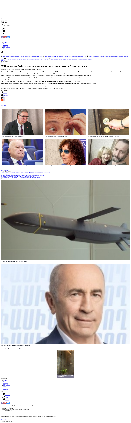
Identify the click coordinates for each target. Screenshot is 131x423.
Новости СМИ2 (4, 170)
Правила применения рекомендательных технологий (13, 419)
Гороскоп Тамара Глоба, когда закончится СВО (11, 348)
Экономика (6, 380)
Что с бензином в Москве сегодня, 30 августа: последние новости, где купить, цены (23, 56)
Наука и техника (7, 385)
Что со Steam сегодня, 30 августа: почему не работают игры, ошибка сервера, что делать (71, 59)
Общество (3, 62)
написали (70, 71)
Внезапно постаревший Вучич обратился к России (13, 136)
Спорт (4, 386)
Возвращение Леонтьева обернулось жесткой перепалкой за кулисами (60, 165)
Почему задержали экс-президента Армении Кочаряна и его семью (15, 345)
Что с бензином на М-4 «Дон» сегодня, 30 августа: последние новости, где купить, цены (66, 56)
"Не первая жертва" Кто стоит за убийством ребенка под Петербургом (103, 136)
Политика (5, 383)
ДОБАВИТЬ (3, 105)
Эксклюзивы (6, 387)
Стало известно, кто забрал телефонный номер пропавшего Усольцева (104, 165)
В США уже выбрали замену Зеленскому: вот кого (56, 136)
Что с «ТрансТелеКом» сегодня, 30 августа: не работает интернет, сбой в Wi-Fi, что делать (27, 59)
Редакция (5, 389)
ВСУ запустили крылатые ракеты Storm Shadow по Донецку (14, 261)
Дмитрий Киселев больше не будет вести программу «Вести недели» (17, 165)
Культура (5, 381)
